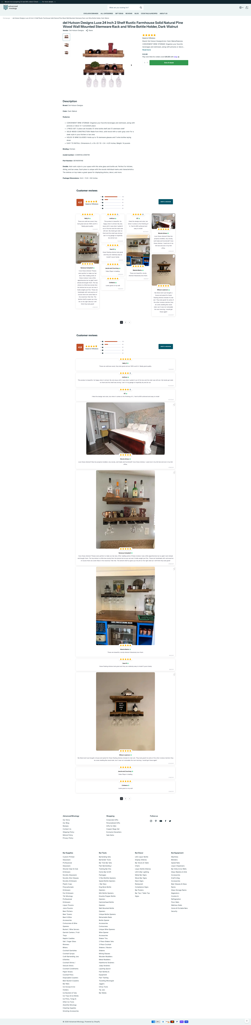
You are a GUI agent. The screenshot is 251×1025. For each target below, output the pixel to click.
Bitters (65, 947)
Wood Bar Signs (141, 878)
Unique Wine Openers (107, 929)
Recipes (66, 826)
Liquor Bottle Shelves (143, 869)
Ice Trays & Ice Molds (71, 996)
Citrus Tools (103, 987)
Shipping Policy (68, 832)
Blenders (174, 860)
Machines (174, 857)
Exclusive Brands (91, 13)
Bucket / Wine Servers (71, 929)
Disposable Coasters (70, 978)
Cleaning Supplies (69, 1008)
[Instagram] (151, 821)
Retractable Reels (105, 917)
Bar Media (102, 993)
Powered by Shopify (92, 1022)
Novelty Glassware (70, 875)
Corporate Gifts (112, 820)
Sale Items (110, 835)
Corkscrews (103, 926)
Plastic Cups (67, 884)
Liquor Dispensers (178, 866)
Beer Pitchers (68, 911)
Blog (137, 13)
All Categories (107, 13)
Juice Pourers (68, 908)
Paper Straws (68, 972)
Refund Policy (68, 835)
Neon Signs (139, 881)
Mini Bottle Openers (106, 893)
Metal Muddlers (104, 960)
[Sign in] (241, 7)
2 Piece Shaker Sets (106, 941)
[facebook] (165, 821)
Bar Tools (103, 853)
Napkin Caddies (69, 938)
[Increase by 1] (148, 61)
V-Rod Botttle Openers (107, 878)
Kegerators (175, 893)
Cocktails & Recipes (149, 13)
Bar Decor (139, 853)
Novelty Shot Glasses (71, 878)
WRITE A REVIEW (166, 201)
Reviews (129, 13)
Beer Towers (67, 914)
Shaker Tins (103, 938)
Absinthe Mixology (70, 1005)
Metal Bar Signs (141, 875)
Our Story (66, 820)
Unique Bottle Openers (107, 914)
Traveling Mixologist (106, 981)
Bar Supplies (68, 853)
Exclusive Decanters (113, 832)
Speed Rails (175, 863)
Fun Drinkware (68, 893)
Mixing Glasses (104, 954)
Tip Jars (102, 990)
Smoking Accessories (71, 1011)
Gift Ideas (119, 13)
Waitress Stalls (176, 905)
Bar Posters (139, 890)
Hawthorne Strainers (106, 963)
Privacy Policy (68, 838)
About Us (163, 13)
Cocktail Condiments (70, 969)
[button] (2, 1)
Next (40, 2)
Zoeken (141, 7)
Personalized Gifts (113, 823)
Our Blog (66, 823)
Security (174, 911)
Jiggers (101, 984)
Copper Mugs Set (112, 829)
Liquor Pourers (68, 905)
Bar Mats (66, 984)
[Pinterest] (156, 821)
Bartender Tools (105, 860)
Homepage (6, 18)
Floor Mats (175, 902)
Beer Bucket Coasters (71, 981)
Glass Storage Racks (178, 890)
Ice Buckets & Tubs (70, 993)
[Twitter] (170, 821)
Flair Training (103, 978)
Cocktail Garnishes (70, 950)
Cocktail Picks (68, 975)
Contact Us (67, 829)
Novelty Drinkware (70, 881)
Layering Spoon (105, 969)
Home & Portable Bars (179, 908)
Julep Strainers (104, 966)
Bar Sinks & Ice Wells (178, 869)
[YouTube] (161, 821)
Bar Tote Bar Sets (105, 863)
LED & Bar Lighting (142, 872)
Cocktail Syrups (69, 954)
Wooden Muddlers (105, 956)
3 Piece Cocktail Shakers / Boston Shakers (105, 947)
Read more (146, 50)
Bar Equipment (177, 853)
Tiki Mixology (68, 896)
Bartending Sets (105, 857)
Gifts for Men (111, 826)
